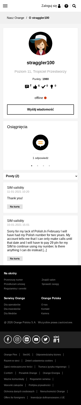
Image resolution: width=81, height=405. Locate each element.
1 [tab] (32, 166)
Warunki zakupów (13, 385)
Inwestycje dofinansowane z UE (48, 397)
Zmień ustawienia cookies (39, 360)
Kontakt (45, 309)
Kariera (45, 313)
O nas (44, 304)
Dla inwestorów (12, 309)
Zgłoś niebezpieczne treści (18, 366)
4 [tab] (49, 166)
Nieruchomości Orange (52, 391)
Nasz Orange (15, 17)
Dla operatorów (12, 304)
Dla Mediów (10, 313)
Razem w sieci (11, 360)
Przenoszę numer (13, 279)
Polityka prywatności (40, 385)
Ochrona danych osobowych (19, 391)
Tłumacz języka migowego (52, 366)
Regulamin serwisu (40, 379)
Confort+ (8, 373)
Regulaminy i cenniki (15, 288)
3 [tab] (43, 166)
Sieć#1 (26, 354)
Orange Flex (10, 354)
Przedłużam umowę (14, 284)
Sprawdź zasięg (50, 284)
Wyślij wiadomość (40, 109)
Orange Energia (51, 373)
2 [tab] (38, 166)
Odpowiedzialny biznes (48, 354)
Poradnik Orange (28, 373)
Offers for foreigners (14, 397)
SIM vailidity (15, 187)
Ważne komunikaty (14, 379)
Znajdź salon (48, 279)
